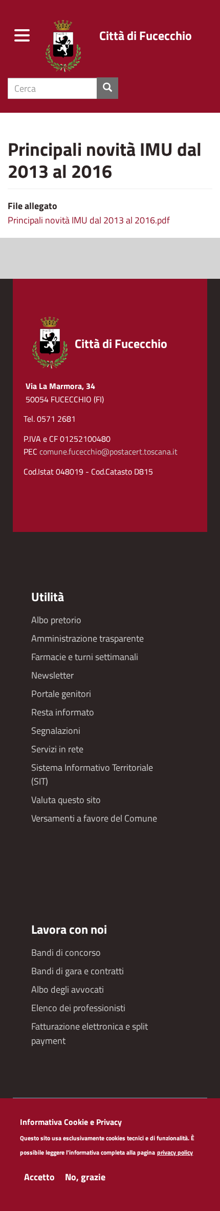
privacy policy (175, 1152)
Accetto (39, 1177)
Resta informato (62, 712)
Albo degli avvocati (67, 989)
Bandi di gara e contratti (77, 971)
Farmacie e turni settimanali (84, 657)
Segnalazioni (55, 730)
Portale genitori (61, 694)
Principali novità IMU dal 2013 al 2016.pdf (89, 220)
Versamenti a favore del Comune (94, 818)
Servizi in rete (57, 749)
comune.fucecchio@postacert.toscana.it (108, 451)
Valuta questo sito (66, 800)
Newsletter (52, 675)
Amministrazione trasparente (87, 638)
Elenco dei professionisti (78, 1008)
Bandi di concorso (66, 952)
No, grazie (85, 1177)
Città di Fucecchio (145, 35)
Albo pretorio (56, 620)
